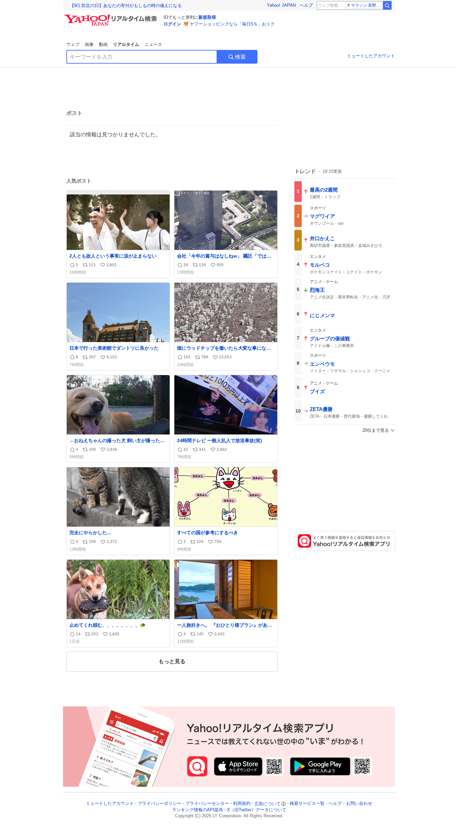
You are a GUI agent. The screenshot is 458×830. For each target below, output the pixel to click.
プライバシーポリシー (159, 803)
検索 (240, 57)
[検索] (387, 5)
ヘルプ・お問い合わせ (350, 803)
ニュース (153, 44)
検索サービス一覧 (307, 803)
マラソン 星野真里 (366, 5)
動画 (103, 44)
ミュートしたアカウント (371, 55)
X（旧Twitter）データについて (256, 809)
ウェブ (72, 44)
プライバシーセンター (207, 803)
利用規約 (241, 803)
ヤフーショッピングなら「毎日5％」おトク (232, 23)
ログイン (172, 23)
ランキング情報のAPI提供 (197, 809)
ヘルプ (306, 5)
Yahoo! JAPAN (281, 5)
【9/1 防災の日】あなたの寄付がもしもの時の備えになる (126, 5)
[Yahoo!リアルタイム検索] (111, 16)
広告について (267, 803)
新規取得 (207, 17)
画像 (89, 44)
